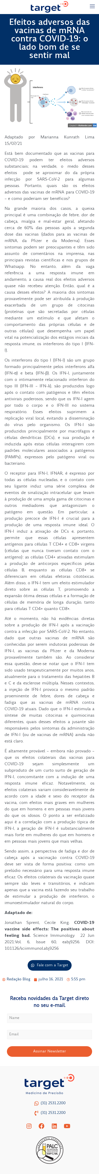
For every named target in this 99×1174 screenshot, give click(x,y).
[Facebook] (41, 1126)
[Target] (49, 7)
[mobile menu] (93, 7)
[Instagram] (29, 1126)
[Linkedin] (54, 1126)
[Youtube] (67, 1126)
